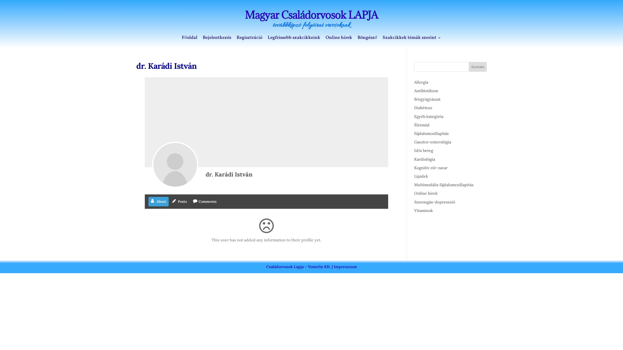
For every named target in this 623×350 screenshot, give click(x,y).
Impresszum (345, 266)
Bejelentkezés (217, 38)
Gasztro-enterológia (432, 142)
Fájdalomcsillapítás (431, 133)
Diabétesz (423, 107)
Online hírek (339, 38)
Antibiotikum (426, 90)
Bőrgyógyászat (427, 99)
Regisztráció (249, 38)
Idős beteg (423, 150)
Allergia (421, 82)
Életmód (422, 124)
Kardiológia (424, 159)
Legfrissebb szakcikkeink (294, 38)
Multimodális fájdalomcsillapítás (444, 184)
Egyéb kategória (428, 116)
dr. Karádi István (229, 174)
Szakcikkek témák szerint (409, 38)
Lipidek (421, 176)
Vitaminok (423, 210)
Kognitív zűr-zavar (431, 167)
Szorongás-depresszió (434, 202)
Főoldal (189, 38)
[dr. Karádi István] (175, 165)
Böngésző (367, 38)
